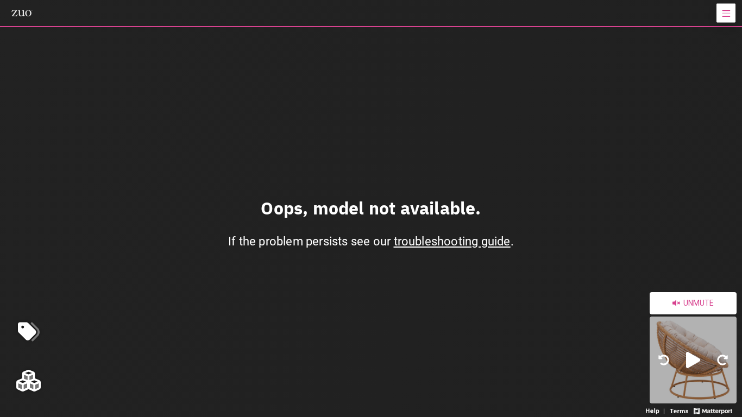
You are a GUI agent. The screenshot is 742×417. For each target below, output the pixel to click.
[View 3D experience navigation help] (656, 410)
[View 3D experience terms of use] (680, 410)
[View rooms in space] (28, 380)
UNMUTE (698, 303)
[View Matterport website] (713, 410)
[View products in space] (725, 13)
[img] (663, 360)
